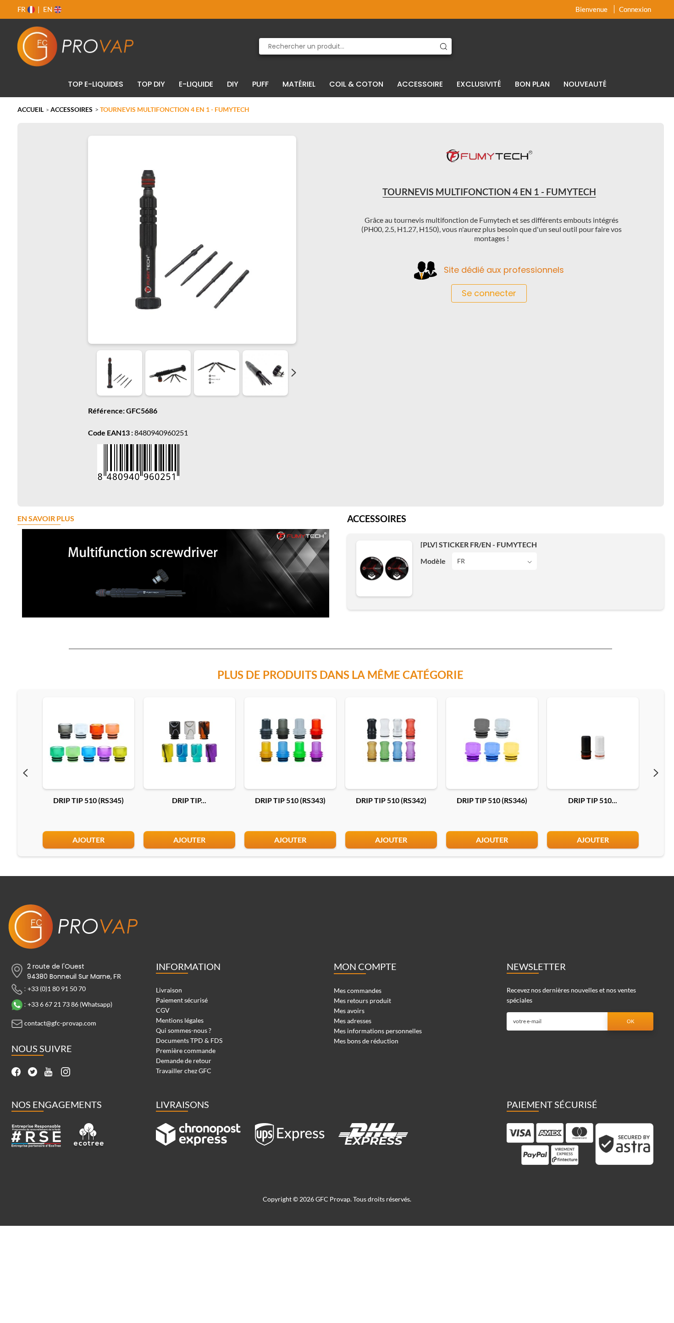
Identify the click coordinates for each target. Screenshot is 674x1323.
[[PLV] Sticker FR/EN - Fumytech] (384, 568)
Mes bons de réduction (366, 1041)
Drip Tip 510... (592, 800)
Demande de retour (183, 1060)
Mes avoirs (349, 1010)
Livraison (169, 990)
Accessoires (71, 109)
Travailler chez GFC (183, 1071)
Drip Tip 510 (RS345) (88, 800)
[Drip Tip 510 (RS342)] (391, 743)
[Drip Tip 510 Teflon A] (593, 743)
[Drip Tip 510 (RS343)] (290, 743)
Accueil (30, 109)
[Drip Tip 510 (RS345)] (88, 743)
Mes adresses (352, 1021)
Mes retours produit (362, 1000)
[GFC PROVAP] (76, 46)
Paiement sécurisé (182, 1000)
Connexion (635, 9)
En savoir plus (45, 519)
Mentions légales (180, 1020)
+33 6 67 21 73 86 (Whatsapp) (70, 1004)
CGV (163, 1010)
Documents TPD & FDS (189, 1040)
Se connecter (489, 293)
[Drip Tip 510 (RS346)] (492, 743)
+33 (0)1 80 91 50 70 (57, 988)
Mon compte (365, 966)
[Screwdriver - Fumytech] (119, 372)
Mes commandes (357, 990)
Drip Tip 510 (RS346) (492, 800)
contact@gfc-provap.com (60, 1022)
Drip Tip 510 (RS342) (391, 800)
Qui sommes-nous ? (183, 1030)
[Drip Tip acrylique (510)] (189, 743)
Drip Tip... (189, 800)
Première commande (185, 1050)
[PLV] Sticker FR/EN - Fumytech (478, 544)
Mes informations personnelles (378, 1031)
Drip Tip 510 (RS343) (290, 800)
